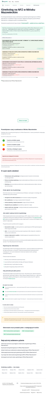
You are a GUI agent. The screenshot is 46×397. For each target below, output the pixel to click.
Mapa (10, 1)
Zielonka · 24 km (13, 372)
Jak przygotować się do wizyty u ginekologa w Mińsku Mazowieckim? (17, 357)
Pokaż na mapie (40, 48)
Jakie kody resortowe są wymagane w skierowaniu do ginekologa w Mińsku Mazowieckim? (18, 344)
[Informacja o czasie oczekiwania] (18, 54)
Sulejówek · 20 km (30, 369)
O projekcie (17, 1)
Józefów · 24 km (21, 372)
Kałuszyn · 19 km (13, 369)
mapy (37, 77)
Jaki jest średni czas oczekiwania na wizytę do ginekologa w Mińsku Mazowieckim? (20, 350)
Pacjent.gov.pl (12, 278)
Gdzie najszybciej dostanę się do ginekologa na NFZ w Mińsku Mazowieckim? (19, 352)
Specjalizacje (15, 5)
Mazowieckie (28, 5)
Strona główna (7, 5)
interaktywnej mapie (12, 291)
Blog (13, 1)
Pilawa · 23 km (4, 372)
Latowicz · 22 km (39, 369)
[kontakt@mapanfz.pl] (17, 383)
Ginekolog (21, 5)
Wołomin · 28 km (39, 372)
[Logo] (5, 1)
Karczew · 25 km (30, 372)
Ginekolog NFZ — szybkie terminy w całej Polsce (32, 23)
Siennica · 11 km (4, 369)
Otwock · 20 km (21, 369)
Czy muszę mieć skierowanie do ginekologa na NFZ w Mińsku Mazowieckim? (18, 354)
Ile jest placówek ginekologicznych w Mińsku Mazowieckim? (15, 347)
